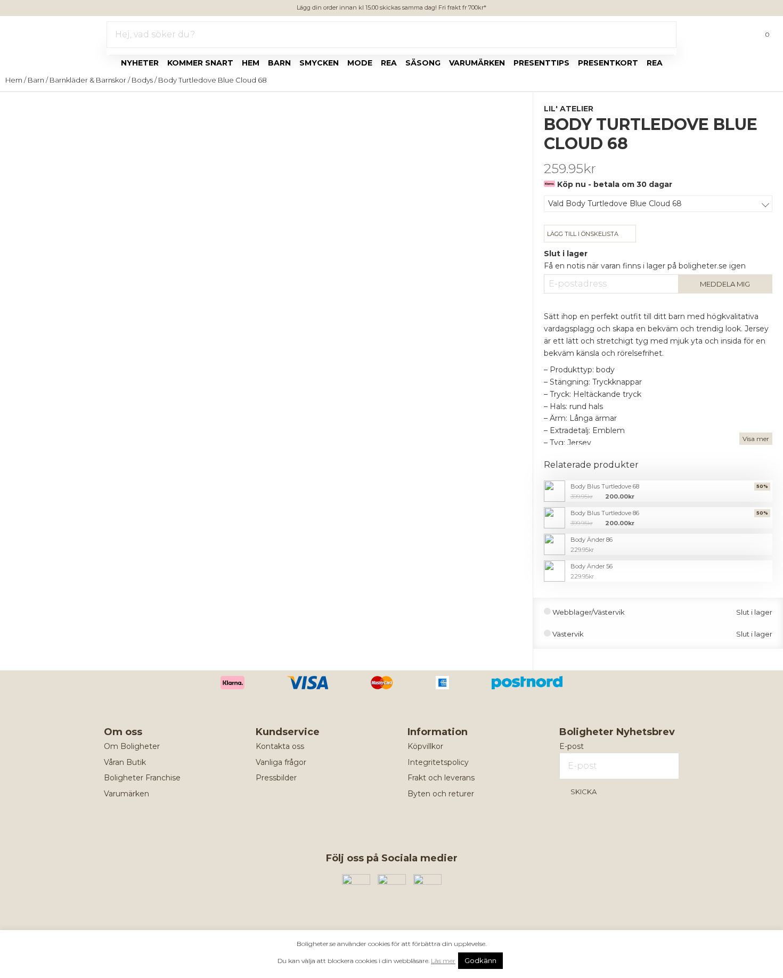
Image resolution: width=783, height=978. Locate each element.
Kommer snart (200, 63)
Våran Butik (125, 762)
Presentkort (608, 63)
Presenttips (541, 63)
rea (389, 63)
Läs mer (443, 961)
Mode (359, 63)
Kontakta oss (280, 746)
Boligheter (40, 32)
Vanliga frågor (281, 762)
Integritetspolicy (438, 762)
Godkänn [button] (480, 960)
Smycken (319, 63)
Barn (279, 63)
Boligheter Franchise (142, 778)
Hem (250, 63)
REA (655, 63)
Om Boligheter (132, 746)
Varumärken (477, 63)
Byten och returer (440, 793)
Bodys (142, 80)
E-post (571, 746)
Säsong (423, 63)
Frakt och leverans (441, 778)
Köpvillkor (425, 746)
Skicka (583, 791)
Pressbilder (276, 778)
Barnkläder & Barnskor (88, 80)
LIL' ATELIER (568, 108)
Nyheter (140, 63)
